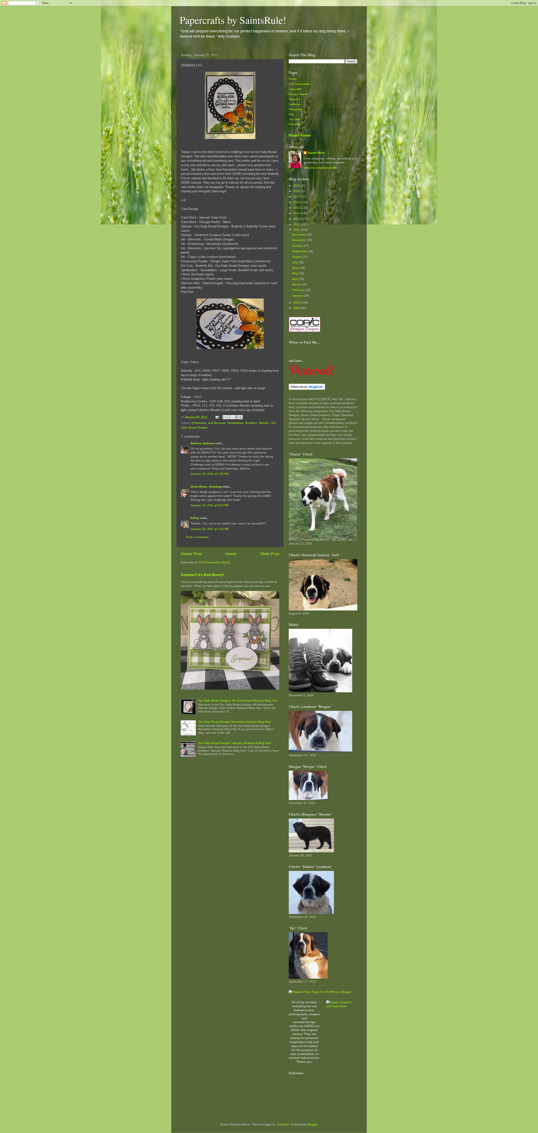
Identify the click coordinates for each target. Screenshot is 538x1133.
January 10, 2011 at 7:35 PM (209, 473)
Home (230, 554)
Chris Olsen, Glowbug (206, 486)
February (298, 290)
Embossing (198, 423)
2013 (297, 218)
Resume (294, 99)
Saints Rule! (316, 152)
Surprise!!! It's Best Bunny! (202, 575)
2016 (297, 202)
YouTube (295, 119)
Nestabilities (235, 423)
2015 (297, 207)
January (298, 295)
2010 (297, 302)
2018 (297, 191)
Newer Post (191, 554)
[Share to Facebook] (237, 417)
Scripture (251, 423)
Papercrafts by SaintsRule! (233, 20)
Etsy (291, 114)
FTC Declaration (300, 84)
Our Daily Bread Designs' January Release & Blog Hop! (234, 743)
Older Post (269, 554)
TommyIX (282, 1124)
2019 (297, 185)
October (298, 245)
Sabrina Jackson (202, 443)
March (296, 284)
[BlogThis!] (229, 417)
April (295, 279)
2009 (297, 308)
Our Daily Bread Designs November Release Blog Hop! (234, 721)
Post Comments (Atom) (214, 562)
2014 (297, 213)
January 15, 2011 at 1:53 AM (209, 529)
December (299, 234)
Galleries (295, 104)
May (295, 273)
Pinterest (295, 124)
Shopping (295, 109)
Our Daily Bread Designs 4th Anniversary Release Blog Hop (237, 700)
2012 (297, 224)
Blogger (312, 1124)
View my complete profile (320, 167)
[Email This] (225, 417)
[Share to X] (233, 417)
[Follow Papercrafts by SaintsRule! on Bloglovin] (307, 388)
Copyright (295, 89)
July (295, 262)
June (295, 267)
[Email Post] (217, 417)
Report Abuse (300, 135)
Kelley (194, 518)
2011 (297, 229)
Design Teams (298, 94)
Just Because (217, 423)
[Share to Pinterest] (241, 417)
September (300, 251)
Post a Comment (197, 537)
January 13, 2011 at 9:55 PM (209, 505)
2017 (297, 196)
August (297, 256)
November (299, 240)
